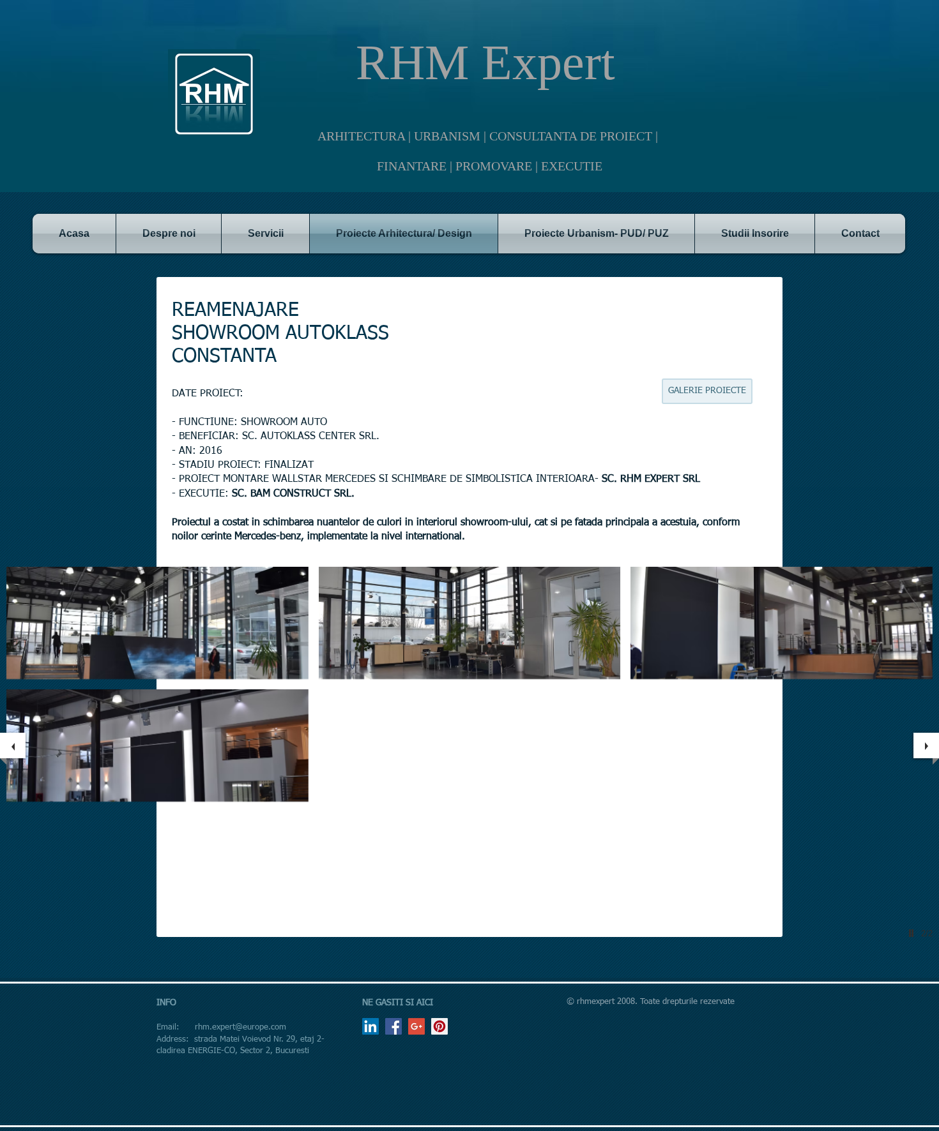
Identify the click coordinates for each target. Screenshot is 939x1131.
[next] (926, 745)
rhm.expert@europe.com (240, 1027)
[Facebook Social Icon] (393, 1026)
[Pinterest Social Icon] (439, 1026)
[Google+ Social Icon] (416, 1026)
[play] (913, 933)
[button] (157, 623)
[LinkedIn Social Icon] (370, 1026)
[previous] (13, 745)
